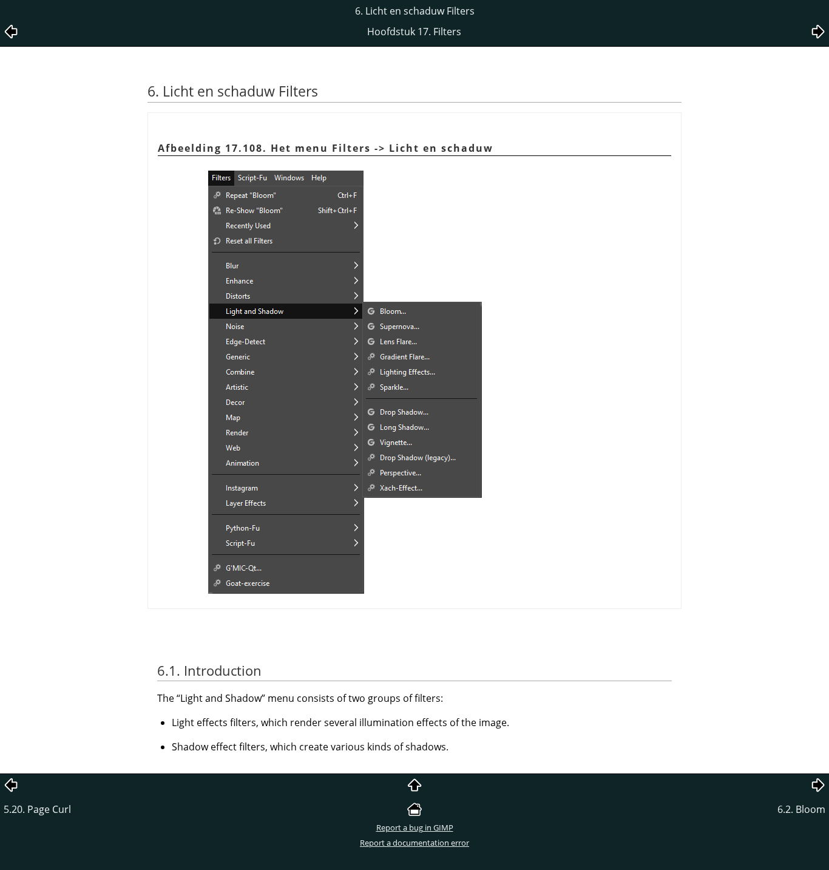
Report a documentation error (414, 842)
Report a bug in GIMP (414, 827)
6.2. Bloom (801, 809)
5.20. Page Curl (37, 809)
